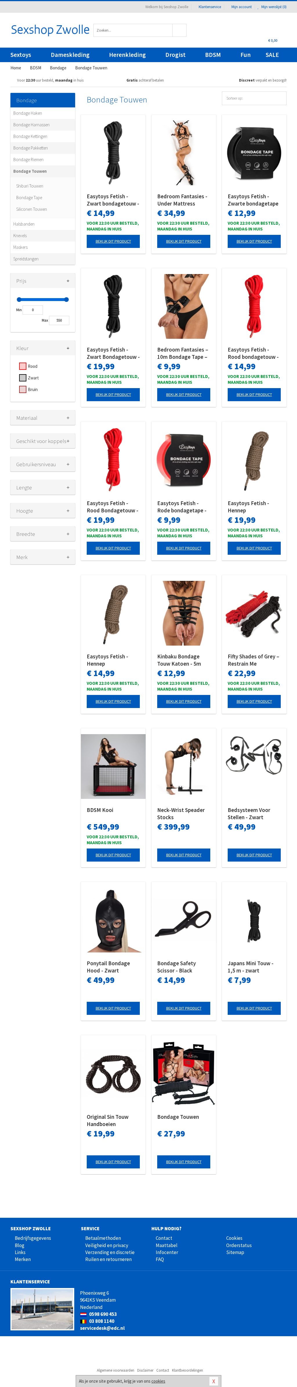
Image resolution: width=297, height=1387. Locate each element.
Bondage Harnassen (31, 124)
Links (20, 1252)
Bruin (33, 389)
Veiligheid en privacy (106, 1245)
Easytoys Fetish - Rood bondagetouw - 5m (253, 353)
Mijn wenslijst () (273, 6)
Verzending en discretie (110, 1252)
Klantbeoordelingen (187, 1370)
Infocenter (167, 1252)
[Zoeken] (179, 30)
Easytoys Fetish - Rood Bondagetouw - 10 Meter (112, 507)
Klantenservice (210, 6)
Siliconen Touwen (31, 209)
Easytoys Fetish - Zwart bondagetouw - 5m (113, 200)
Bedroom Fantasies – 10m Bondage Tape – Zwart (182, 353)
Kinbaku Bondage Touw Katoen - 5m (179, 660)
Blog (19, 1245)
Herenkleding (127, 55)
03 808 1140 (101, 1321)
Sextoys (20, 55)
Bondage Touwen (30, 171)
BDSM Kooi (100, 809)
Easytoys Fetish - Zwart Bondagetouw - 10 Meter (113, 353)
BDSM (213, 55)
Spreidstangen (26, 259)
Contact (164, 1238)
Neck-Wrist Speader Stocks (181, 813)
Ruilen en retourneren (108, 1259)
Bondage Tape (29, 197)
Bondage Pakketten (30, 148)
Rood (32, 366)
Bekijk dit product (113, 241)
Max (45, 320)
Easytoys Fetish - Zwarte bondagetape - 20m (253, 200)
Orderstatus (239, 1245)
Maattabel (167, 1245)
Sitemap (235, 1252)
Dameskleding (70, 55)
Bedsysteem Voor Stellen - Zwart (249, 813)
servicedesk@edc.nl (102, 1328)
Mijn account (241, 6)
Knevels (20, 235)
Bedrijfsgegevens (33, 1238)
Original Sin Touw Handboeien (107, 1120)
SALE (272, 55)
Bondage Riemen (28, 159)
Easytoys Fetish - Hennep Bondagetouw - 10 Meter (250, 507)
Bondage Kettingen (30, 136)
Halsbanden (24, 224)
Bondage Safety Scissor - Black (176, 967)
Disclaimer (145, 1370)
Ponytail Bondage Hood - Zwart (108, 967)
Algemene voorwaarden (115, 1370)
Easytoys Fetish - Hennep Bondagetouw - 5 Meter (107, 660)
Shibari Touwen (29, 186)
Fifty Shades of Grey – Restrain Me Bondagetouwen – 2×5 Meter (253, 660)
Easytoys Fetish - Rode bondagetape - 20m (182, 507)
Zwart (33, 378)
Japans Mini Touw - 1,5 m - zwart (251, 967)
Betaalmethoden (103, 1238)
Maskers (20, 247)
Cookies (234, 1238)
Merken (23, 1259)
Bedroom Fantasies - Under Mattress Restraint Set (182, 200)
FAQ (160, 1259)
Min (19, 309)
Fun (245, 55)
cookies (158, 1381)
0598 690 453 (102, 1314)
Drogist (175, 55)
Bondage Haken (27, 113)
